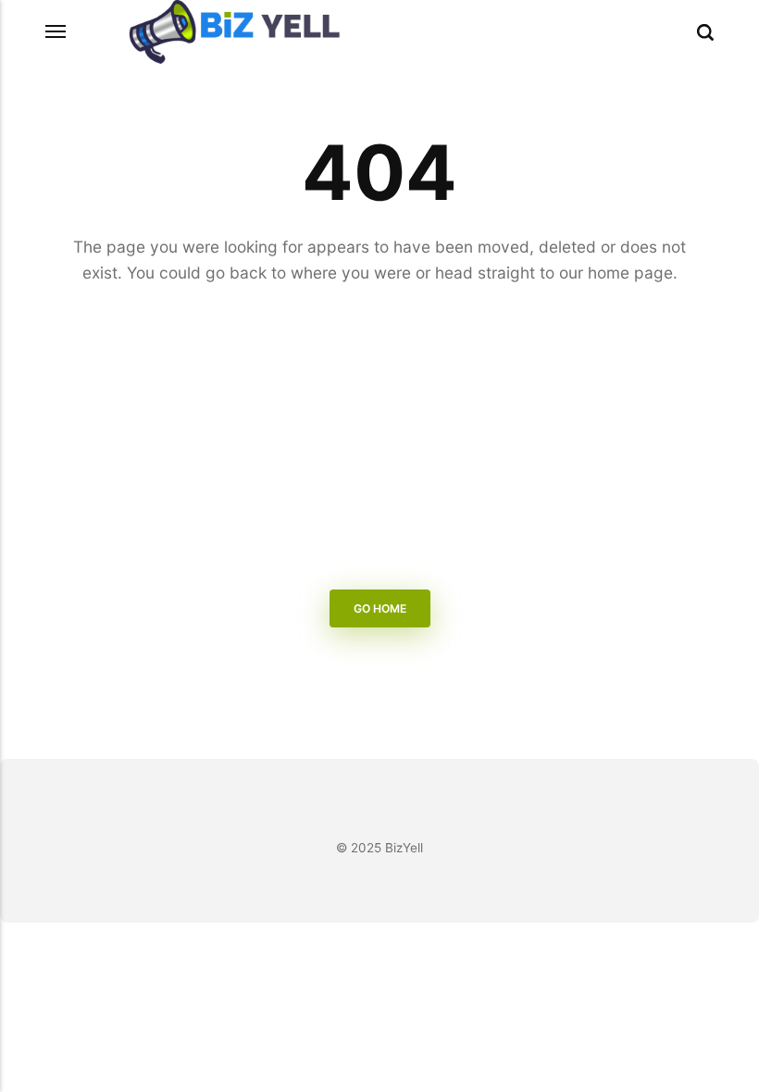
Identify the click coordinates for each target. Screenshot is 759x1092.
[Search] (705, 32)
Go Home (380, 608)
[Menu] (56, 32)
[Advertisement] (379, 440)
